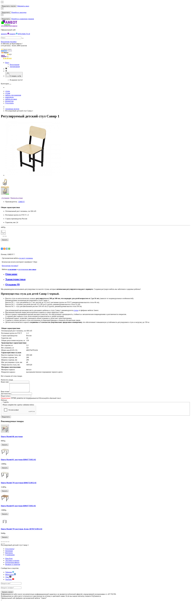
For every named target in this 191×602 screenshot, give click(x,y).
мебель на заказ (11, 99)
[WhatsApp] (9, 249)
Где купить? (9, 549)
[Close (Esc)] (2, 541)
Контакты (9, 553)
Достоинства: (6, 394)
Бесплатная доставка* (10, 266)
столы (7, 91)
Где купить (9, 103)
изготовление (27, 269)
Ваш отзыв (5, 391)
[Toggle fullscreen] (6, 541)
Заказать (5, 240)
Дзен (7, 577)
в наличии (12, 269)
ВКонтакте (9, 575)
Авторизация (15, 67)
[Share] (4, 541)
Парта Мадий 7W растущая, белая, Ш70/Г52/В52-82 (21, 529)
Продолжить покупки (9, 6)
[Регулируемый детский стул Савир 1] (33, 175)
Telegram (8, 572)
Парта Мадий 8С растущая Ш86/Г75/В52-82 (18, 459)
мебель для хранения (13, 95)
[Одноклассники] (4, 249)
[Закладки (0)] (6, 69)
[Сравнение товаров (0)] (6, 71)
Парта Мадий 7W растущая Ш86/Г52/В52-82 (18, 483)
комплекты (9, 97)
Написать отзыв (17, 198)
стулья (7, 93)
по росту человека (26, 258)
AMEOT (21, 202)
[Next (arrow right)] (4, 543)
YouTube (8, 579)
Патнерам (9, 551)
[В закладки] (3, 236)
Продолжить (6, 12)
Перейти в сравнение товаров (22, 19)
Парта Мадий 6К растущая (12, 436)
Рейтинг (4, 400)
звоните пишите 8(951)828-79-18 (15, 34)
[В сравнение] (6, 236)
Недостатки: (5, 396)
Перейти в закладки (18, 12)
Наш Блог (9, 558)
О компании (10, 555)
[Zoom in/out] (8, 541)
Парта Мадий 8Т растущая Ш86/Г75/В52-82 (18, 506)
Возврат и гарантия (12, 564)
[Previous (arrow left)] (2, 543)
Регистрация (14, 65)
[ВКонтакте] (2, 249)
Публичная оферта (12, 562)
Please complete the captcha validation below (18, 405)
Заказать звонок (7, 592)
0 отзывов (5, 198)
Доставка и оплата (12, 560)
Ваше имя (4, 382)
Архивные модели (12, 109)
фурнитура (9, 101)
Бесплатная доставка (8, 42)
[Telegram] (7, 249)
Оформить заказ (23, 6)
